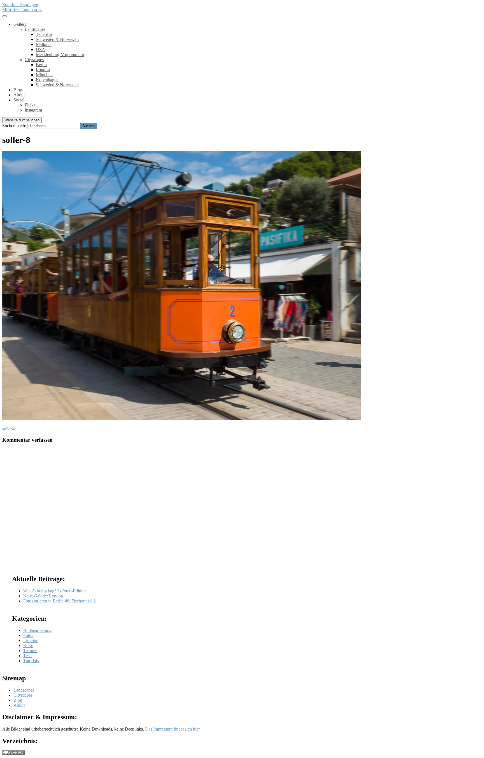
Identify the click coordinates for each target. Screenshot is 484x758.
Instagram (33, 110)
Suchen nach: (14, 125)
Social (18, 100)
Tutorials (31, 660)
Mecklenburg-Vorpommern (60, 54)
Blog (17, 89)
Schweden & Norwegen (57, 39)
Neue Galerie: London (43, 596)
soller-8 (8, 428)
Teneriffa (44, 34)
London (43, 69)
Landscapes (35, 29)
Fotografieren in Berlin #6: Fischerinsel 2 (59, 601)
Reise (28, 645)
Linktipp (30, 640)
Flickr (30, 105)
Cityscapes (34, 59)
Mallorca (44, 44)
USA (40, 49)
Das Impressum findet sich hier (172, 729)
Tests (27, 655)
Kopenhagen (47, 79)
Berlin (41, 64)
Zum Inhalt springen (20, 4)
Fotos (28, 635)
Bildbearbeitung (37, 630)
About (19, 94)
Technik (30, 650)
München (44, 74)
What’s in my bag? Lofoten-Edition (54, 590)
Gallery (20, 24)
